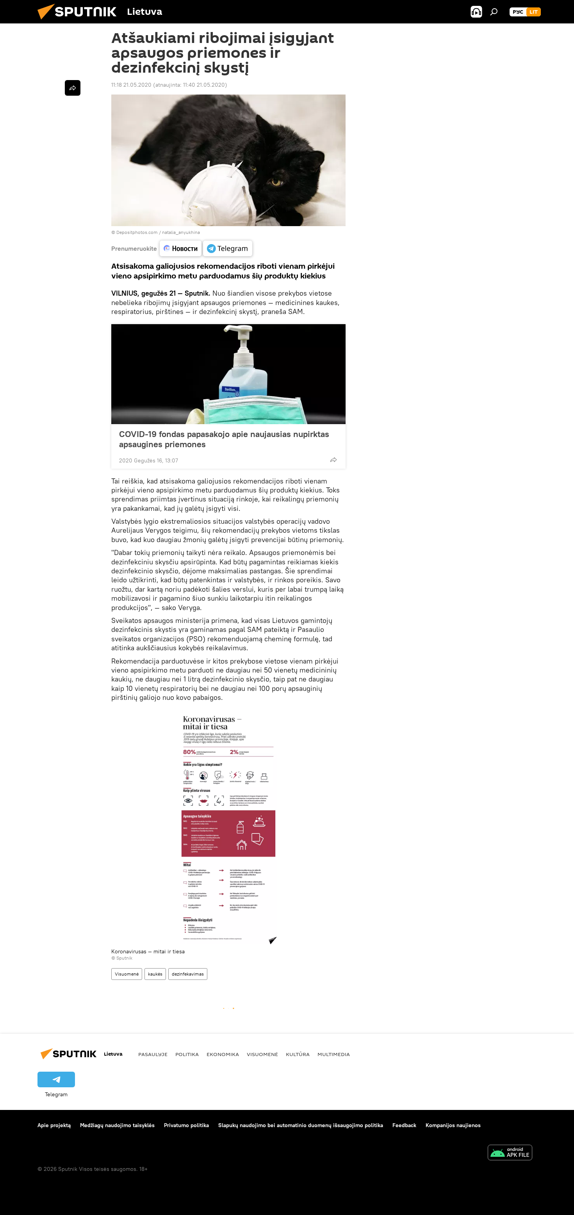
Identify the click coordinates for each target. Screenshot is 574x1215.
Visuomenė (127, 974)
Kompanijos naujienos (453, 1125)
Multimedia (333, 1054)
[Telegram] (227, 248)
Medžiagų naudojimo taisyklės (117, 1125)
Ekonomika (223, 1054)
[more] (333, 459)
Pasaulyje (153, 1054)
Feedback (404, 1125)
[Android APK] (510, 1153)
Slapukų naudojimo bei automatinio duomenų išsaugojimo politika (300, 1125)
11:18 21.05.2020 (131, 84)
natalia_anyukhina (181, 232)
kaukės (155, 974)
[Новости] (180, 248)
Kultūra (298, 1054)
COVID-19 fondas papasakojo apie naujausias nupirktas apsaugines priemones (224, 439)
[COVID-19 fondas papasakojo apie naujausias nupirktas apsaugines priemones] (228, 374)
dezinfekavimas (188, 974)
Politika (187, 1054)
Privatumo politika (186, 1125)
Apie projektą (54, 1125)
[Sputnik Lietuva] (80, 21)
